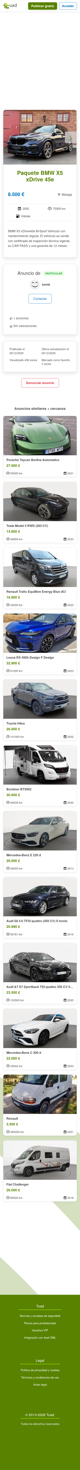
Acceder (68, 6)
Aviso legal (40, 1384)
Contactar (40, 298)
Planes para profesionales (40, 1323)
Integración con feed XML (40, 1337)
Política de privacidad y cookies (40, 1370)
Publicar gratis (42, 6)
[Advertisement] (40, 61)
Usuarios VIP (40, 1330)
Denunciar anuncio (40, 383)
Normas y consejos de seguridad (40, 1316)
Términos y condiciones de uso (40, 1377)
